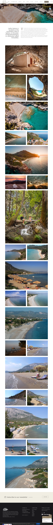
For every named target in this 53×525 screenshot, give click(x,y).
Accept (38, 523)
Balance (33, 515)
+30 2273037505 (25, 511)
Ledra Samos (12, 28)
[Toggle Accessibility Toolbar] (50, 9)
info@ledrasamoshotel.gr (26, 512)
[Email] (50, 516)
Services (33, 511)
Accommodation (34, 509)
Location (33, 513)
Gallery (33, 512)
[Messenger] (49, 516)
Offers (33, 510)
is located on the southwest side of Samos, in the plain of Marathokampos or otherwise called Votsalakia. (12, 33)
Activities (33, 514)
